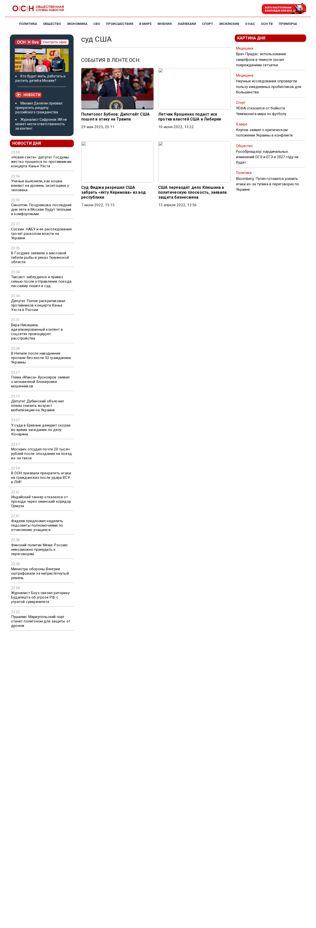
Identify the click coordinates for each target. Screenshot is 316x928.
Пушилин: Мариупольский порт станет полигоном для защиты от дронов (40, 621)
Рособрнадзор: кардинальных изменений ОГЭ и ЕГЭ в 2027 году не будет (267, 157)
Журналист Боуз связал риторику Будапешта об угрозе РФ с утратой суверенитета (40, 597)
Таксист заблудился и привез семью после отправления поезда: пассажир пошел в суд (41, 281)
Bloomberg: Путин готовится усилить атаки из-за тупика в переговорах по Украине (267, 184)
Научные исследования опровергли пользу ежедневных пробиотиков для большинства (268, 86)
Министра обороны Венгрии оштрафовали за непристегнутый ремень (40, 573)
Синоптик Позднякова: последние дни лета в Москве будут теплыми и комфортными (41, 209)
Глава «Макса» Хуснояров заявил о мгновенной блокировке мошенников (40, 381)
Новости (31, 95)
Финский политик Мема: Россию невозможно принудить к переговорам (39, 549)
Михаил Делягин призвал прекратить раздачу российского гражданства (38, 107)
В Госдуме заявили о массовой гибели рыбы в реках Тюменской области (40, 257)
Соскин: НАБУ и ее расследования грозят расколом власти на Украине (41, 233)
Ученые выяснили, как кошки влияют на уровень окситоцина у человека (40, 185)
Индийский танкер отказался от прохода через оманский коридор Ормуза (41, 501)
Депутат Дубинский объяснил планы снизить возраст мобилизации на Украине (37, 405)
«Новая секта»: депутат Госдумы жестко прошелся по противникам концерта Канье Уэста (41, 161)
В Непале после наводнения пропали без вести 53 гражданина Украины (41, 357)
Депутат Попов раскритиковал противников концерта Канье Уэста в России (38, 305)
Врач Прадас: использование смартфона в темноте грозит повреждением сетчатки (261, 59)
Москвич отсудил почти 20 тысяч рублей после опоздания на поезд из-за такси (41, 453)
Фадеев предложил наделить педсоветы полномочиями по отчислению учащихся (37, 525)
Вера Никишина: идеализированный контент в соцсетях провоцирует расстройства (37, 332)
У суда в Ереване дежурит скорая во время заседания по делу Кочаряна (40, 429)
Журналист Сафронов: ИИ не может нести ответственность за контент (41, 124)
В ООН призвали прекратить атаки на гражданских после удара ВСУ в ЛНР (41, 477)
